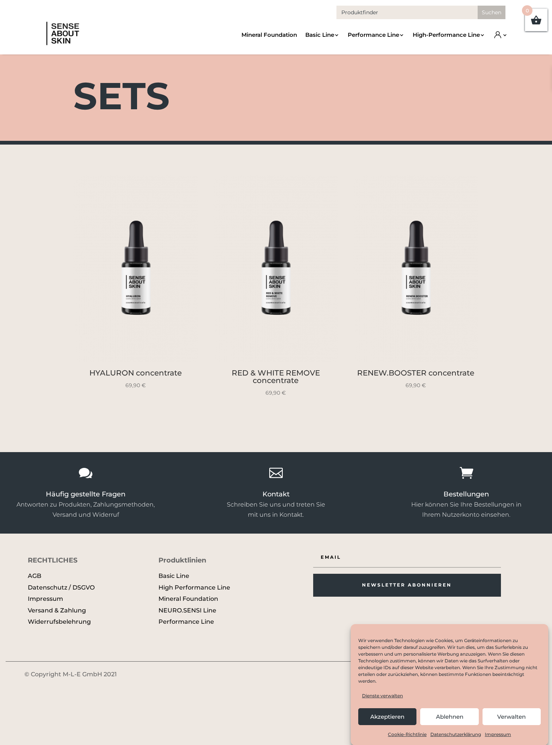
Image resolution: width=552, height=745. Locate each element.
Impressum (498, 734)
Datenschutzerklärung (455, 734)
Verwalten (511, 716)
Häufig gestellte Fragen (85, 494)
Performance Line (373, 34)
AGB (34, 575)
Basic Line (319, 34)
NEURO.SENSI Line (187, 610)
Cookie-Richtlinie (407, 734)
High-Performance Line (446, 34)
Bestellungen (466, 494)
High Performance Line (194, 587)
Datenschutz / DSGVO (61, 587)
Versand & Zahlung (57, 610)
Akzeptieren (387, 716)
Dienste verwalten (382, 695)
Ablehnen (449, 716)
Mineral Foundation (269, 34)
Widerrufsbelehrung (59, 621)
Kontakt (276, 494)
